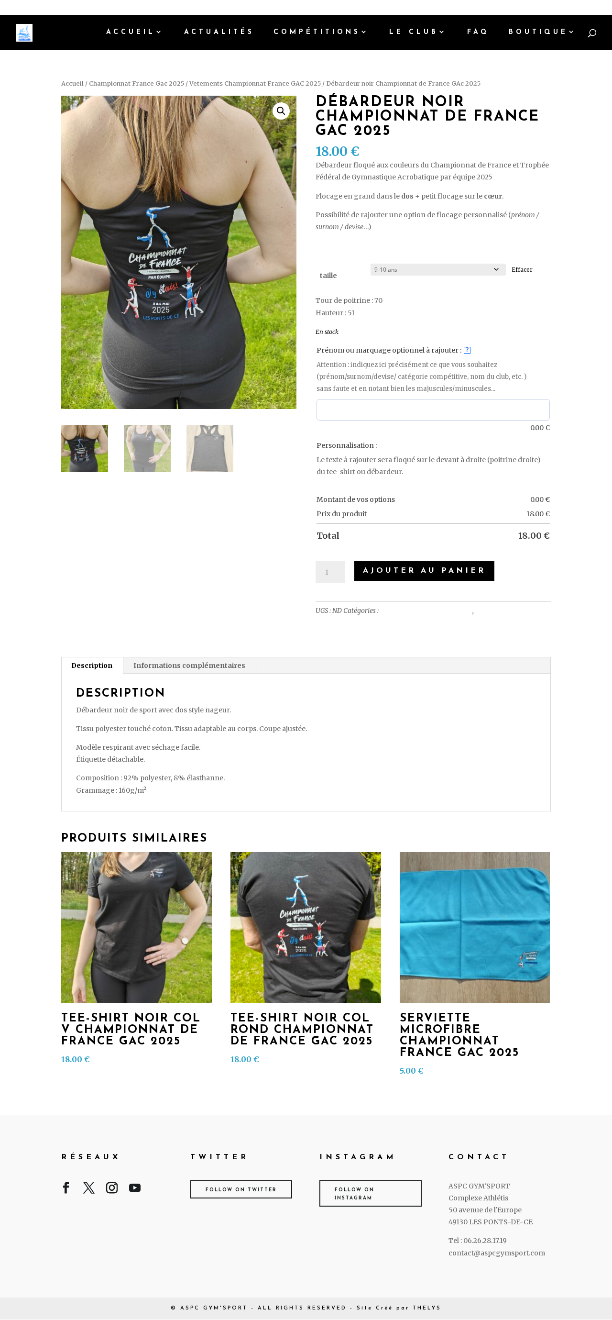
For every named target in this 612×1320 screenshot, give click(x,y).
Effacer (522, 269)
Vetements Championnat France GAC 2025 (255, 83)
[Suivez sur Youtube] (134, 1189)
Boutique (538, 32)
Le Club (413, 32)
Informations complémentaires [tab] (189, 665)
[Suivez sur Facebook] (66, 1189)
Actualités (219, 32)
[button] (281, 111)
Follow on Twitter (241, 1190)
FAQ (478, 32)
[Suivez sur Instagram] (111, 1189)
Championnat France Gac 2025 (136, 83)
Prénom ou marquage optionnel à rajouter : (393, 350)
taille (328, 275)
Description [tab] (91, 665)
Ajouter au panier (424, 571)
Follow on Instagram (354, 1194)
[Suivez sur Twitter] (88, 1189)
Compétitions (317, 32)
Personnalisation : (347, 445)
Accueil (130, 32)
